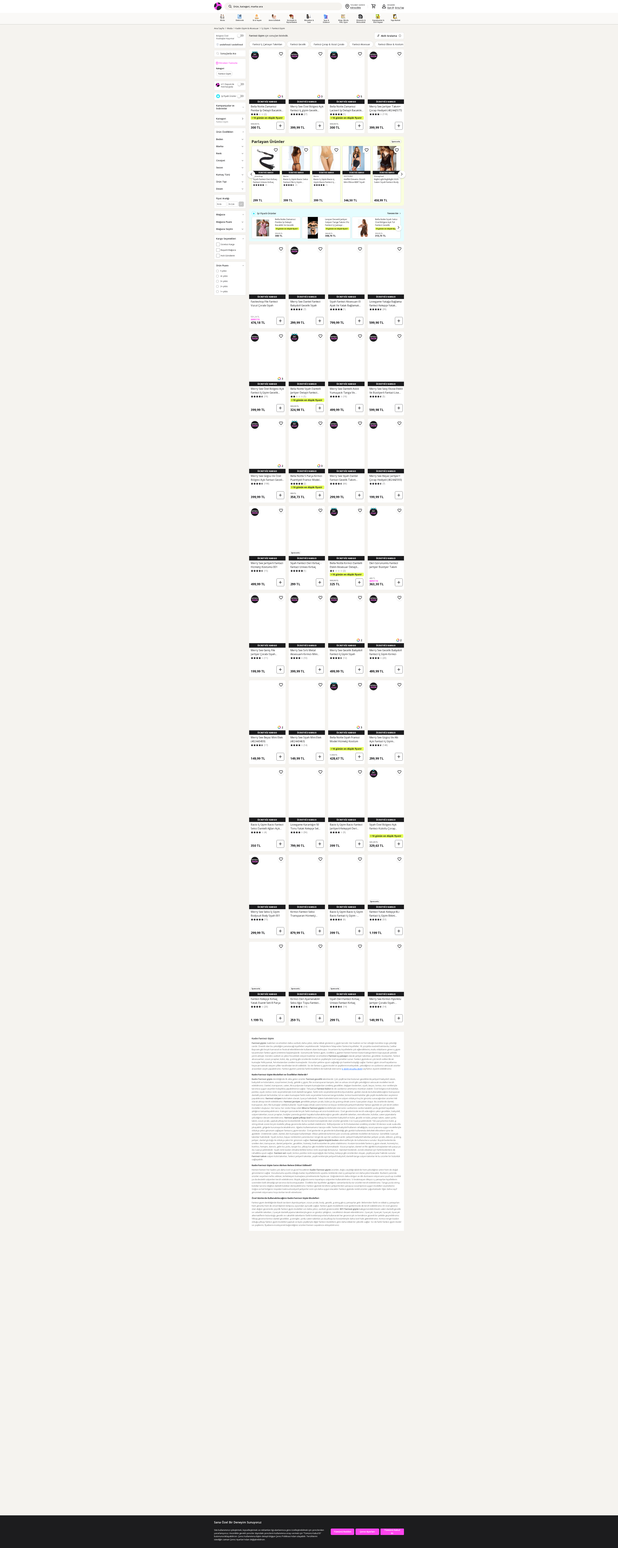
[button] (398, 228)
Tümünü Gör (392, 213)
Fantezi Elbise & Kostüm (390, 44)
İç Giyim (265, 28)
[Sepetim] (373, 6)
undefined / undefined (231, 44)
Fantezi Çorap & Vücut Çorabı (329, 44)
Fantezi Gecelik (298, 44)
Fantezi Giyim (278, 28)
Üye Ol (390, 7)
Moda (230, 28)
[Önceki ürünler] (251, 174)
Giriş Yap (399, 7)
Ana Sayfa (219, 28)
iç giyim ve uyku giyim (352, 1068)
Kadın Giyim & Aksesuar (247, 28)
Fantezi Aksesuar (361, 44)
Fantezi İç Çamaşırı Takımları (267, 44)
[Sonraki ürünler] (402, 174)
